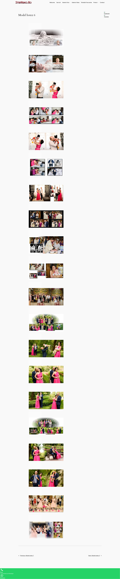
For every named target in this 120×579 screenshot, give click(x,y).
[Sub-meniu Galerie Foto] (69, 2)
